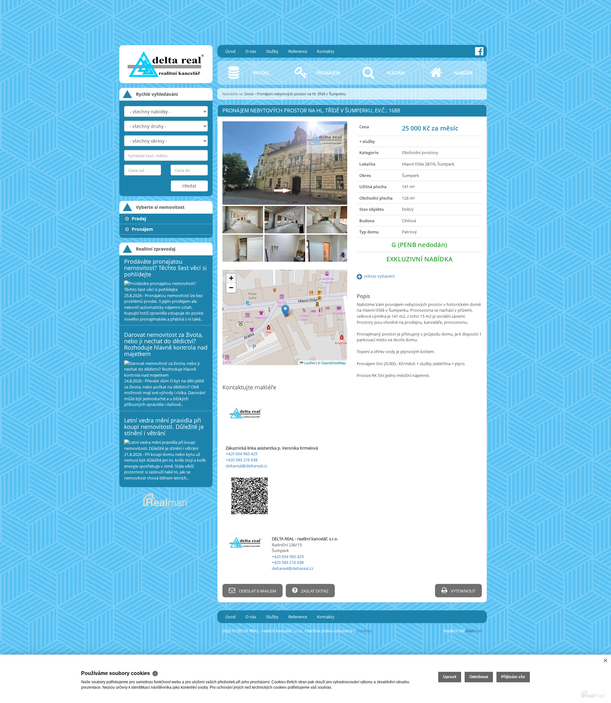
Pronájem (141, 229)
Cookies (364, 631)
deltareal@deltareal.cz (246, 466)
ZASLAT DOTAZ (314, 591)
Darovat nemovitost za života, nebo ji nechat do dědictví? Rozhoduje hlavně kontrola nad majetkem (165, 344)
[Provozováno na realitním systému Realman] (166, 499)
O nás (250, 51)
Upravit (449, 677)
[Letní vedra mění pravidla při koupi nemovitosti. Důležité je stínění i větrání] (166, 445)
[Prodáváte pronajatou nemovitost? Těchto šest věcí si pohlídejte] (166, 286)
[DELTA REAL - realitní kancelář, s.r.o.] (164, 39)
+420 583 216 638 (241, 460)
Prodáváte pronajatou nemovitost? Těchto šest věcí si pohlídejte (165, 268)
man (474, 631)
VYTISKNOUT (462, 591)
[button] (285, 310)
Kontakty (325, 51)
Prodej (138, 219)
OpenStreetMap (333, 362)
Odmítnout (478, 677)
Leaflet (309, 362)
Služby (272, 51)
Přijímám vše (513, 677)
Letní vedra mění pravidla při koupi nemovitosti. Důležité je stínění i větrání (164, 426)
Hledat (189, 186)
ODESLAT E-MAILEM (257, 591)
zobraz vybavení (379, 276)
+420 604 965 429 (241, 454)
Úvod (230, 51)
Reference (297, 51)
